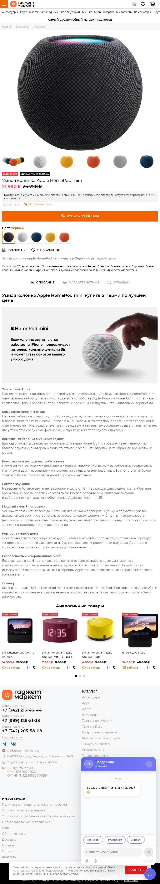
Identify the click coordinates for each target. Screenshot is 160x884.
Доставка (9, 839)
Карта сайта (131, 880)
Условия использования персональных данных (38, 816)
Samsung (46, 12)
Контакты (9, 857)
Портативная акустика (56, 266)
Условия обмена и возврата (23, 810)
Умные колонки (120, 266)
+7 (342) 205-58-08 (22, 730)
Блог (5, 828)
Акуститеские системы (122, 270)
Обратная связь (14, 834)
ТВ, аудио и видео (28, 266)
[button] (76, 676)
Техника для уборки (67, 12)
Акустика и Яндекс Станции (90, 266)
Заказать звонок (12, 737)
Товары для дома (95, 756)
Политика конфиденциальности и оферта (34, 804)
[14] (50, 237)
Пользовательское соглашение (26, 822)
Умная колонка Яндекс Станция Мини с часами (57, 654)
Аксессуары (10, 12)
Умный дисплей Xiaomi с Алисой (18, 654)
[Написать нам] (150, 874)
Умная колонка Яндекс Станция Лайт (97, 654)
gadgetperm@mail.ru (23, 750)
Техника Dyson (91, 12)
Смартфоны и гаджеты (117, 12)
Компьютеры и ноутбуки (101, 738)
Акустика (138, 266)
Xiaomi (33, 12)
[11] (22, 237)
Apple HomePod (46, 270)
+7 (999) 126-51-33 (21, 720)
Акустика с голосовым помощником (82, 270)
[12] (36, 237)
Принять (136, 870)
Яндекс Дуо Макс (133, 652)
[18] (64, 237)
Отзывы (8, 845)
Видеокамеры (93, 750)
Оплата (7, 851)
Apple (23, 12)
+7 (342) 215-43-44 (22, 710)
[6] (8, 237)
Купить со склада (83, 216)
